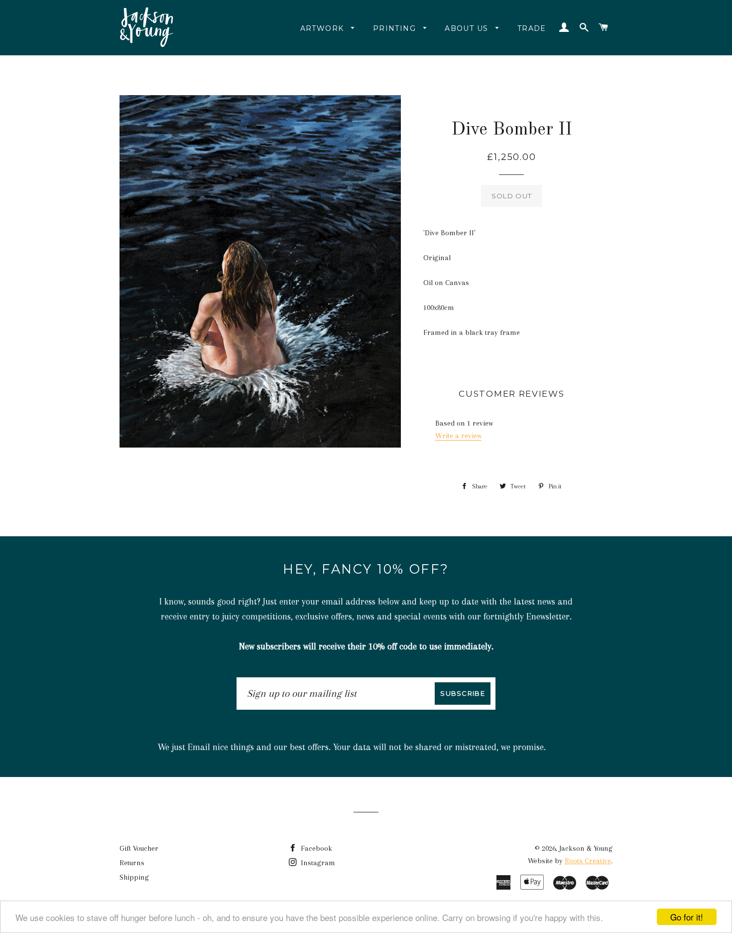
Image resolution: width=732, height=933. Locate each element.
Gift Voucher (139, 848)
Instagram (317, 862)
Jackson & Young (585, 848)
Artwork (323, 28)
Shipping (134, 877)
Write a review (458, 435)
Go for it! (686, 917)
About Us (468, 28)
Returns (132, 862)
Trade (531, 28)
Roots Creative (588, 860)
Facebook (315, 848)
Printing (396, 28)
